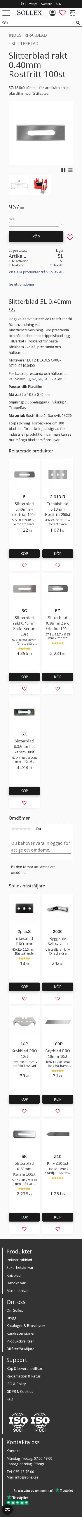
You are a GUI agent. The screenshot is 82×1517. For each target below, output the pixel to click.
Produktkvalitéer (20, 1341)
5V (51, 379)
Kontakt (13, 1450)
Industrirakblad (19, 1259)
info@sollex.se (26, 1477)
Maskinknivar (18, 1290)
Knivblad (14, 1275)
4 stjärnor (25, 829)
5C (65, 379)
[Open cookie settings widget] (7, 1509)
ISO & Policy (16, 1383)
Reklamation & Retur (23, 1376)
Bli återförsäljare (20, 1348)
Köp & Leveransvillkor (24, 1368)
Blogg (11, 1318)
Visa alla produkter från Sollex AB (36, 272)
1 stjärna (13, 829)
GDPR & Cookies (20, 1391)
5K (40, 379)
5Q (28, 379)
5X (46, 379)
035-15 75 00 (23, 1471)
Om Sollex (15, 1310)
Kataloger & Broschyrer (26, 1325)
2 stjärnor (17, 829)
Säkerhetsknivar (20, 1267)
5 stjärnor (29, 829)
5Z (34, 379)
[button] (6, 13)
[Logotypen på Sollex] (29, 15)
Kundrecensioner (21, 1333)
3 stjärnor (21, 829)
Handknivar (16, 1283)
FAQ (10, 1399)
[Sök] (78, 22)
